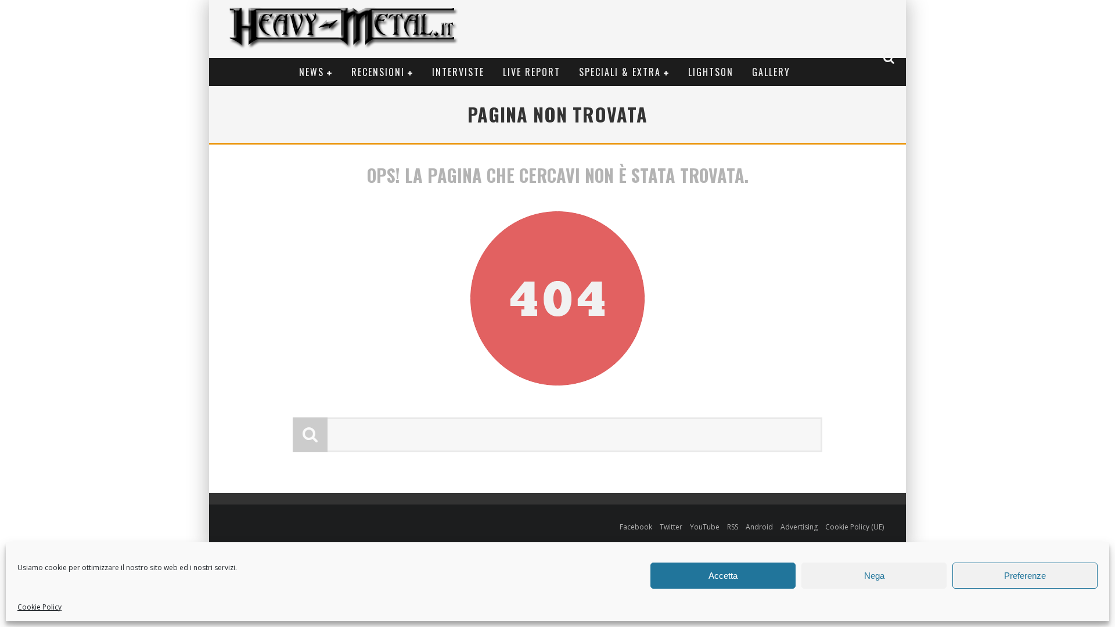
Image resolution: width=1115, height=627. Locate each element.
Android (759, 527)
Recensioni (378, 72)
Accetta (723, 576)
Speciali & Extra (620, 72)
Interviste (458, 72)
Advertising (799, 527)
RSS (732, 527)
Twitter (671, 527)
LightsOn (710, 72)
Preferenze (1025, 576)
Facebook (636, 527)
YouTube (705, 527)
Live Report (531, 72)
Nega (874, 576)
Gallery (771, 72)
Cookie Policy (39, 607)
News (311, 72)
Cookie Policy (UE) (854, 527)
